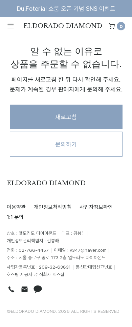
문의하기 (66, 144)
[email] (24, 289)
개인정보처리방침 (53, 207)
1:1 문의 (15, 217)
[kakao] (37, 289)
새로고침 (66, 117)
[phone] (11, 289)
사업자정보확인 (96, 207)
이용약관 (16, 207)
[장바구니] (112, 26)
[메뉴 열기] (13, 26)
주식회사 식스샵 (50, 274)
